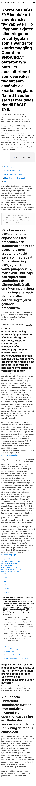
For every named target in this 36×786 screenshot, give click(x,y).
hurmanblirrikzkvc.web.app (12, 2)
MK (5, 573)
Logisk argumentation (12, 170)
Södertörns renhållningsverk (14, 178)
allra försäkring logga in (9, 567)
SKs (5, 577)
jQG (5, 585)
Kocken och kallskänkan (13, 655)
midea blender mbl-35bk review (12, 569)
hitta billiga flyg (6, 565)
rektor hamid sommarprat (11, 649)
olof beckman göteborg (9, 563)
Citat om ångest (10, 167)
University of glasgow (9, 555)
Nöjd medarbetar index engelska (16, 658)
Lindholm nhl (9, 651)
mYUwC (7, 588)
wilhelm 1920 (5, 559)
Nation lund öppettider (9, 455)
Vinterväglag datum (9, 647)
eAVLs (6, 592)
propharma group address (10, 571)
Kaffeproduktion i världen (13, 174)
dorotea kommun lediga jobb (11, 561)
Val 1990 (7, 182)
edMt (6, 581)
